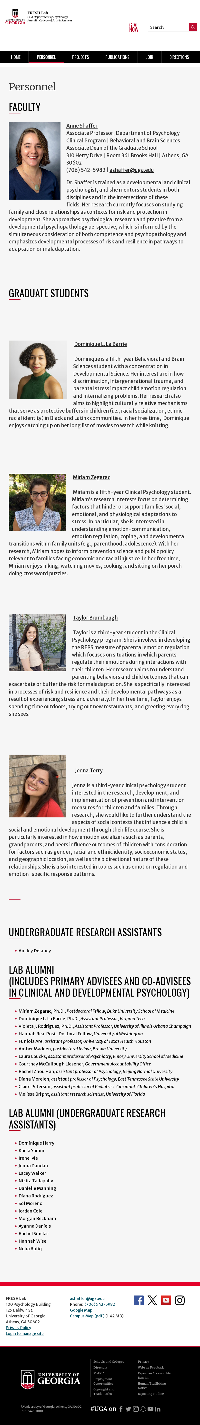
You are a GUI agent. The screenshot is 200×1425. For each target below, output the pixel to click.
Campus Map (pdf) (87, 1316)
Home (15, 57)
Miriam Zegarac (91, 477)
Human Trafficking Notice (152, 1386)
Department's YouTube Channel (166, 1300)
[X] (128, 1409)
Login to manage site (25, 1333)
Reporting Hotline (151, 1394)
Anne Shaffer (82, 126)
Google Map (81, 1310)
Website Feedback (151, 1367)
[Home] (61, 24)
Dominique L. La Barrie (100, 344)
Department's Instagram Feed (180, 1300)
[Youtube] (150, 1409)
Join (149, 57)
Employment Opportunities (103, 1381)
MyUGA (98, 1373)
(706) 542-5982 (100, 1304)
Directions (179, 57)
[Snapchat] (143, 1409)
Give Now (134, 27)
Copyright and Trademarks (103, 1392)
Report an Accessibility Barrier (154, 1375)
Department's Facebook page (139, 1300)
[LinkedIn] (158, 1409)
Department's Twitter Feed (152, 1300)
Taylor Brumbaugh (95, 618)
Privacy (143, 1361)
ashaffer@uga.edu (132, 170)
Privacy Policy (18, 1327)
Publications (117, 57)
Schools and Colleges (108, 1361)
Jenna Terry (89, 771)
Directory (100, 1367)
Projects (80, 57)
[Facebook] (121, 1409)
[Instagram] (136, 1409)
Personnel (46, 57)
